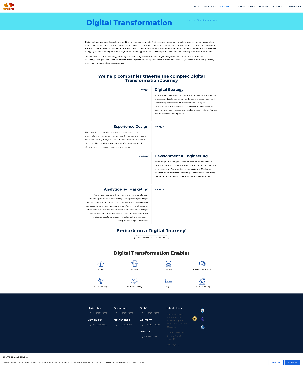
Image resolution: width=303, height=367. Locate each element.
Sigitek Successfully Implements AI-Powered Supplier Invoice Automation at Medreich (177, 320)
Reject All (276, 362)
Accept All (292, 362)
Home (189, 20)
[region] (151, 360)
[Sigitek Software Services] (8, 6)
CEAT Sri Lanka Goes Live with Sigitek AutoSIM (176, 336)
